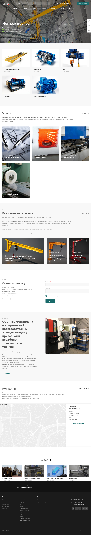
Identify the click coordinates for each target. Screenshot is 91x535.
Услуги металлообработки (43, 502)
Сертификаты (5, 506)
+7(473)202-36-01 (74, 413)
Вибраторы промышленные (26, 514)
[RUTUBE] (76, 508)
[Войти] (84, 8)
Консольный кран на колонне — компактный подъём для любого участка (56, 258)
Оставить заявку (82, 3)
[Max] (86, 508)
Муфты (21, 516)
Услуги (39, 496)
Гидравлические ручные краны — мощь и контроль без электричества (79, 258)
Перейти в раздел (83, 388)
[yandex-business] (83, 508)
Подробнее (7, 373)
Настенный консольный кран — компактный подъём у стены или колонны (20, 258)
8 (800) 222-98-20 (64, 3)
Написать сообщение (78, 423)
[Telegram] (79, 508)
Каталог (22, 496)
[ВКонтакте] (73, 508)
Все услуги (85, 113)
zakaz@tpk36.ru (73, 419)
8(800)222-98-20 (73, 415)
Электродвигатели (24, 508)
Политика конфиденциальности (81, 530)
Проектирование (41, 499)
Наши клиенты (5, 504)
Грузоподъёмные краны (25, 499)
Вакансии (4, 508)
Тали (21, 504)
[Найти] (49, 3)
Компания (5, 496)
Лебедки (22, 506)
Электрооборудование (25, 518)
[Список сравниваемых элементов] (88, 8)
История (4, 502)
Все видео (85, 460)
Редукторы (22, 502)
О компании (5, 499)
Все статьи (85, 213)
